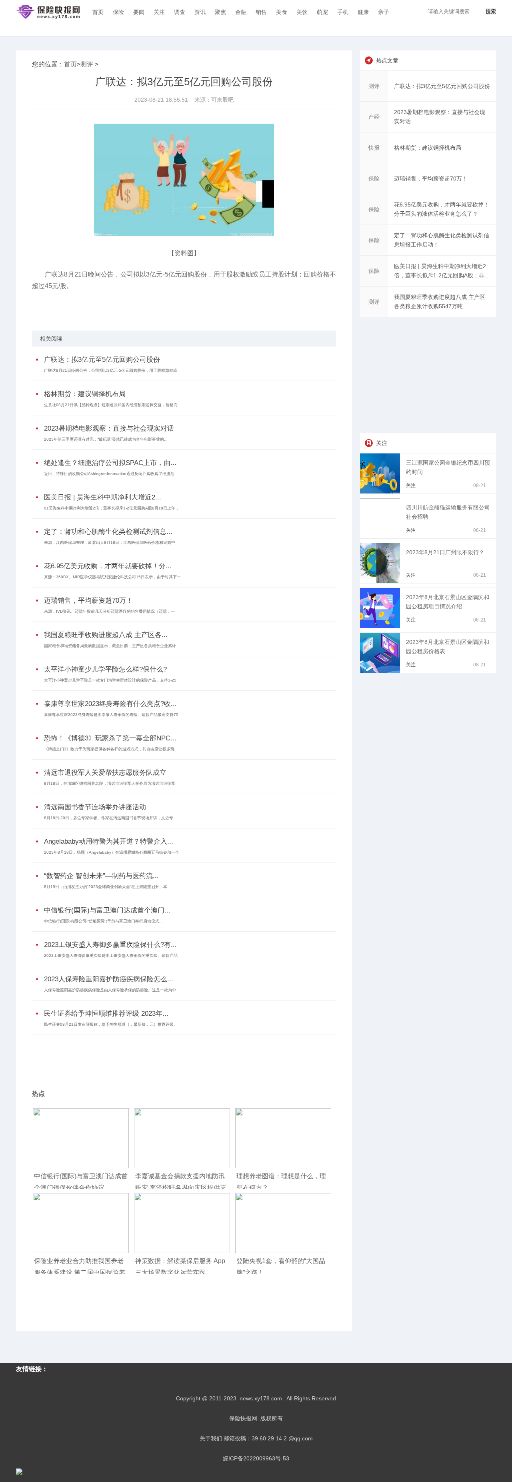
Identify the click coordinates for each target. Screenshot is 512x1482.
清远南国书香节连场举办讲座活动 (95, 807)
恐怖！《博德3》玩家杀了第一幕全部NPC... (110, 738)
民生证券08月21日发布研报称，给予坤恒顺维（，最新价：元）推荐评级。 (111, 1024)
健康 (363, 12)
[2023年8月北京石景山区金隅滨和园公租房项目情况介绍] (381, 626)
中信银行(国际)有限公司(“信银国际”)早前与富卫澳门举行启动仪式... (103, 921)
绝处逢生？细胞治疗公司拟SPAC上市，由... (110, 463)
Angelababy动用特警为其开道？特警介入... (108, 841)
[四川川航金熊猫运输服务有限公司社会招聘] (381, 536)
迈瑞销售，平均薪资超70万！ (88, 600)
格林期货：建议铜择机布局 (85, 394)
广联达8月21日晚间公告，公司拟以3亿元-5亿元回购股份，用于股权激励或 (110, 370)
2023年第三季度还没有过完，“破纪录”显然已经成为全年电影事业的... (106, 439)
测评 (86, 64)
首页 (98, 12)
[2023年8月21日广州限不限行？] (381, 581)
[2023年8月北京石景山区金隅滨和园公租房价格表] (381, 671)
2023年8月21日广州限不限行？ (445, 552)
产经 (374, 117)
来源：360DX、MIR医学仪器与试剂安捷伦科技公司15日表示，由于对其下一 (112, 577)
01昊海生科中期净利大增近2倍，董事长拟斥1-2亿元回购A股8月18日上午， (111, 508)
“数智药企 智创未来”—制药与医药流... (101, 876)
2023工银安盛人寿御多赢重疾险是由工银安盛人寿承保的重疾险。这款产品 (111, 955)
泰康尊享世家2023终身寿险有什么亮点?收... (110, 704)
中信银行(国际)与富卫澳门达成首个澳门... (107, 910)
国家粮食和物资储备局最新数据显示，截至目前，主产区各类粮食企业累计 (110, 646)
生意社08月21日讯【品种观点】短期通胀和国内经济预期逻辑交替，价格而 (111, 405)
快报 (374, 147)
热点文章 (387, 60)
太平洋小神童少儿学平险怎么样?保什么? (105, 669)
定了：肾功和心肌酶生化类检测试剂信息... (108, 531)
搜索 (491, 11)
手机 (342, 12)
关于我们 (211, 1438)
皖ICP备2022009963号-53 (256, 1458)
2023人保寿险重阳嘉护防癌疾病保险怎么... (108, 979)
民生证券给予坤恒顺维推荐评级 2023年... (106, 1013)
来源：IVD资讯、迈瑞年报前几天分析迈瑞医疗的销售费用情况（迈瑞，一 (109, 611)
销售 (261, 12)
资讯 (200, 12)
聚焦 (220, 12)
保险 (118, 12)
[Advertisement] (182, 1057)
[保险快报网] (48, 12)
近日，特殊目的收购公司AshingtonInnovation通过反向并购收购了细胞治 (109, 473)
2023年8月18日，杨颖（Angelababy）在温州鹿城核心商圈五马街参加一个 (111, 852)
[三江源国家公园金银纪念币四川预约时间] (381, 491)
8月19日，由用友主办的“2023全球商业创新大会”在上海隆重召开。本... (107, 886)
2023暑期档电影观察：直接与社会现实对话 (109, 428)
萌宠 (322, 12)
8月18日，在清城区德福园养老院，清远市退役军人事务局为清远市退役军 (109, 783)
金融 (240, 12)
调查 (179, 12)
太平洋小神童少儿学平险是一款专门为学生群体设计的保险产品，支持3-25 (110, 680)
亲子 (383, 12)
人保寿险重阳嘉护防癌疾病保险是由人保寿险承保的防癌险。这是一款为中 (110, 990)
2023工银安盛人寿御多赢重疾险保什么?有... (110, 945)
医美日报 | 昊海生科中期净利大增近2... (102, 497)
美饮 (302, 12)
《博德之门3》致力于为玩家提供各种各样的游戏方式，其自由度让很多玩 (109, 749)
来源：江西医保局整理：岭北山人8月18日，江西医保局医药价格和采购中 (109, 542)
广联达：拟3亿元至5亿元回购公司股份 (102, 359)
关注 (159, 12)
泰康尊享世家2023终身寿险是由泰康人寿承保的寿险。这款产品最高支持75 (111, 714)
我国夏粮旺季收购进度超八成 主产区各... (106, 635)
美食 (281, 12)
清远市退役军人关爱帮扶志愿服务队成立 (105, 772)
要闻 (138, 12)
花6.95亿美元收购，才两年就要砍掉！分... (108, 566)
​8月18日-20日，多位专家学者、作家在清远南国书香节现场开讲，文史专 (108, 818)
